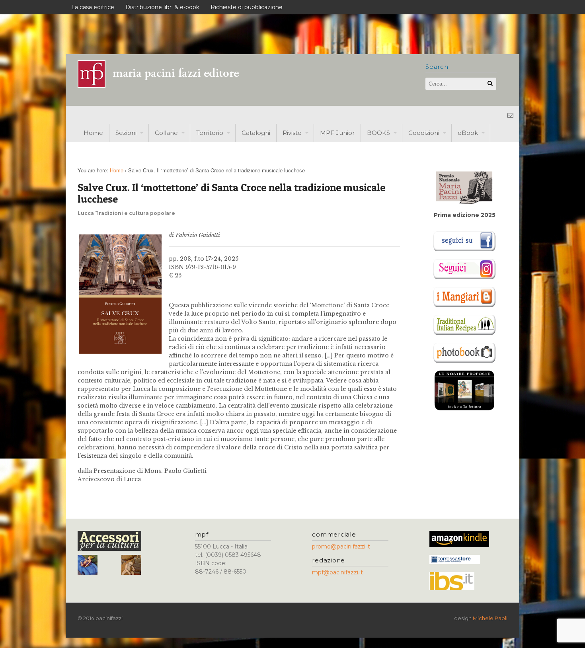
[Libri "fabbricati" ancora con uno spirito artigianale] (163, 86)
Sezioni (125, 133)
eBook (468, 133)
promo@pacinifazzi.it (341, 546)
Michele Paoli (490, 618)
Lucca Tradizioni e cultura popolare (126, 213)
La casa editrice (92, 7)
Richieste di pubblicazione (247, 7)
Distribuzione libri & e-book (162, 7)
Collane (166, 133)
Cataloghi (256, 133)
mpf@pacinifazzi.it (337, 572)
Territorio (209, 133)
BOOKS (378, 133)
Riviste (292, 133)
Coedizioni (423, 133)
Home (93, 133)
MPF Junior (337, 133)
